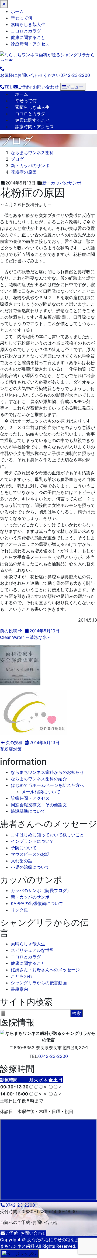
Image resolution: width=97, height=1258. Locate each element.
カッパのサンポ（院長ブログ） (41, 890)
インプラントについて (32, 841)
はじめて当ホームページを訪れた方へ (47, 785)
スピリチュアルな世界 (32, 950)
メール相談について (41, 791)
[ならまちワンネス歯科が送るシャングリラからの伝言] (48, 55)
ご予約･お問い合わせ (25, 1233)
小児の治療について (30, 867)
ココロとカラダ (26, 31)
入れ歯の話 (21, 860)
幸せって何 (21, 18)
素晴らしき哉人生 (28, 24)
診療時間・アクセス (30, 44)
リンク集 (19, 910)
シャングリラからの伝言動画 (39, 982)
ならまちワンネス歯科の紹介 (39, 778)
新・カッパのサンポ (61, 183)
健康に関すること (28, 37)
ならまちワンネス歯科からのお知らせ (47, 772)
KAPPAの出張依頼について (37, 903)
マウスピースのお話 (30, 854)
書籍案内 (19, 989)
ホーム (17, 11)
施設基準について (28, 811)
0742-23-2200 (53, 1056)
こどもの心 (21, 976)
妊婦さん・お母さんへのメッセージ (45, 969)
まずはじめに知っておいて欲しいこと (47, 834)
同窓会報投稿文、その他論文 (39, 804)
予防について (24, 847)
